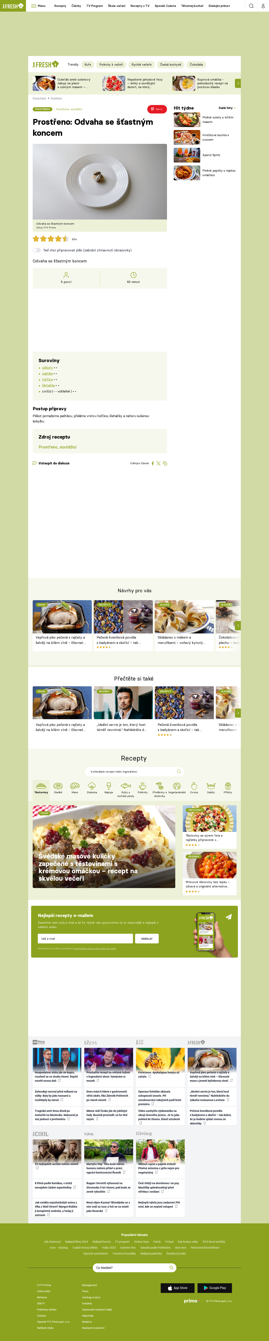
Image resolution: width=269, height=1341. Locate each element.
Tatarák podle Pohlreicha (155, 1247)
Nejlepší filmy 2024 (76, 1241)
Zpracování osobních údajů (97, 1309)
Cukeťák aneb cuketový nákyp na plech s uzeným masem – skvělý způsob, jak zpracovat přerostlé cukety (74, 89)
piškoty (47, 367)
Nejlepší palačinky (151, 1253)
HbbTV (41, 1303)
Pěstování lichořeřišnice (205, 1247)
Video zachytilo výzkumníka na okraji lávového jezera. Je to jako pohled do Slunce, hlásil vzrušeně (159, 1115)
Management (89, 1285)
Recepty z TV (140, 6)
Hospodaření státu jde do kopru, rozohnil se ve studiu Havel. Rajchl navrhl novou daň (56, 1076)
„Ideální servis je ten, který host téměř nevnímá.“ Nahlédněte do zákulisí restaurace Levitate (121, 728)
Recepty (60, 6)
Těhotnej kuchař (192, 6)
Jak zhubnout (52, 1241)
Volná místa (43, 1291)
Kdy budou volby (188, 1241)
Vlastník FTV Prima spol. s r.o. (53, 1321)
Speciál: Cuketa (165, 6)
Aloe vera (180, 1247)
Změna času (141, 1241)
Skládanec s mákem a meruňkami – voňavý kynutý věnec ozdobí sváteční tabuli (180, 640)
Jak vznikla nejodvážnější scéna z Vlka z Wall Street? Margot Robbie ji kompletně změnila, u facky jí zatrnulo (56, 1209)
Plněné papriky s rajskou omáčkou (219, 173)
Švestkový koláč (176, 1253)
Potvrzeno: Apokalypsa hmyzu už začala (158, 1074)
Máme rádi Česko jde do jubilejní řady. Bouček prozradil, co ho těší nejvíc (106, 1115)
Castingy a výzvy (91, 1297)
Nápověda (87, 1315)
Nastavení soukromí (93, 1327)
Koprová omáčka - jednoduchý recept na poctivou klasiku (212, 83)
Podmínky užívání (46, 1309)
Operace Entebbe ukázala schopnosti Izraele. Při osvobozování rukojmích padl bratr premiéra (159, 1098)
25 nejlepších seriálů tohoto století (56, 1164)
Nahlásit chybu (45, 1327)
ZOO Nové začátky (214, 1241)
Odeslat (147, 938)
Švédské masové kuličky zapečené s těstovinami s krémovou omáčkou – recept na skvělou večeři (88, 867)
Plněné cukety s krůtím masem (217, 119)
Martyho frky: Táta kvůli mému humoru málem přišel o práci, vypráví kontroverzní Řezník (105, 1168)
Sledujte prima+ (219, 6)
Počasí (169, 1241)
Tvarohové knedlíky (124, 1253)
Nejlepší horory (102, 1241)
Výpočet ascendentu (95, 1253)
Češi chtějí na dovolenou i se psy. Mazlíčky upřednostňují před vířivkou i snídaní (158, 1187)
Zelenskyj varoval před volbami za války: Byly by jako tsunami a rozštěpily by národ (56, 1096)
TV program (122, 1241)
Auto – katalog (59, 1247)
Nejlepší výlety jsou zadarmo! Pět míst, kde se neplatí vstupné (159, 1204)
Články (76, 6)
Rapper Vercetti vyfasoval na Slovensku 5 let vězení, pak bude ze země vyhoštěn (108, 1187)
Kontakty (87, 1303)
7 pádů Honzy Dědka (84, 1247)
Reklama (42, 1297)
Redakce (87, 1321)
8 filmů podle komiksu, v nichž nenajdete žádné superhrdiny (53, 1185)
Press (85, 1291)
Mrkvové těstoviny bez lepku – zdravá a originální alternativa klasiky (208, 886)
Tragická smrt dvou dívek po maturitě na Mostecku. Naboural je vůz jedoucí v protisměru (56, 1115)
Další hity (226, 108)
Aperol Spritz (211, 155)
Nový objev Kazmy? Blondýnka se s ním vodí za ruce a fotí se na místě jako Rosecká (108, 1207)
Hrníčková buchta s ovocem (215, 137)
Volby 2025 (109, 1247)
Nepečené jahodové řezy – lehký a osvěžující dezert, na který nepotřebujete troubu (145, 85)
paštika (47, 373)
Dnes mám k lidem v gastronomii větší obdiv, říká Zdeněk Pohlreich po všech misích (107, 1096)
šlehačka (48, 385)
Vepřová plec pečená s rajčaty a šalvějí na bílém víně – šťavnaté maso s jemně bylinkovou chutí (60, 640)
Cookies (41, 1315)
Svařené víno (128, 1247)
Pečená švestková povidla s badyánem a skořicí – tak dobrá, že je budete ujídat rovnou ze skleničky (117, 640)
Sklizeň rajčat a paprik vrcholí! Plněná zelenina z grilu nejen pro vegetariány (158, 1168)
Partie (157, 1241)
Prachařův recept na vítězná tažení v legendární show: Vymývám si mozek (108, 1076)
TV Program (94, 6)
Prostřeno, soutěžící (69, 109)
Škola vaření (116, 6)
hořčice (47, 379)
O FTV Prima (44, 1285)
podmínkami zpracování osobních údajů (95, 948)
